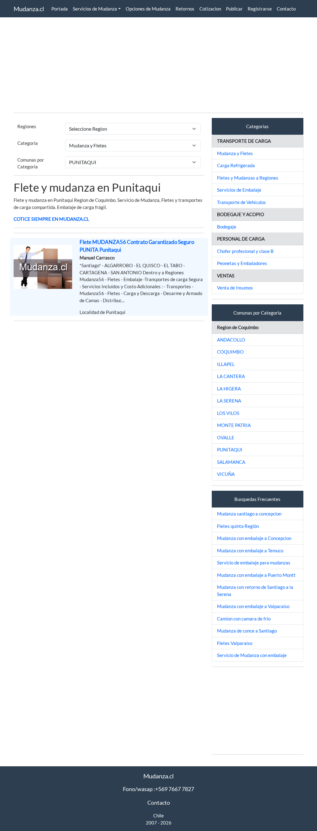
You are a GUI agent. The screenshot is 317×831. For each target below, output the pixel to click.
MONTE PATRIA (234, 425)
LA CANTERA (231, 376)
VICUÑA (226, 474)
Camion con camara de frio (244, 618)
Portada (59, 8)
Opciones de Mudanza (148, 8)
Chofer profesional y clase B (245, 251)
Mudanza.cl (29, 8)
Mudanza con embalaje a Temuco (250, 550)
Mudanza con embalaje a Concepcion (254, 538)
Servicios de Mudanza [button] (95, 8)
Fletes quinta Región (238, 526)
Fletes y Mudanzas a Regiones (247, 178)
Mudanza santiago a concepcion (249, 513)
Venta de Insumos (235, 287)
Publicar (234, 8)
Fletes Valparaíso (234, 643)
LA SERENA (229, 400)
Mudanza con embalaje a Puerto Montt (256, 575)
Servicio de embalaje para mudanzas (253, 562)
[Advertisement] (158, 64)
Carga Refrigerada (236, 165)
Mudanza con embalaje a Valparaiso (253, 606)
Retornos (185, 8)
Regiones (26, 126)
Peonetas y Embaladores (242, 263)
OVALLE (225, 437)
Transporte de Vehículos (241, 202)
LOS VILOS (228, 413)
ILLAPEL (226, 364)
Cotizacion (210, 8)
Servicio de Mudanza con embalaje (252, 655)
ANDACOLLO (231, 339)
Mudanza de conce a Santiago (247, 630)
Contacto (286, 8)
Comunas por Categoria (30, 163)
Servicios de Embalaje (239, 190)
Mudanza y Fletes (235, 153)
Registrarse (260, 8)
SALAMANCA (231, 462)
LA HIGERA (229, 388)
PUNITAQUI (229, 449)
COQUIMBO (230, 352)
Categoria (27, 143)
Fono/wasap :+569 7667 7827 (158, 788)
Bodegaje (226, 226)
